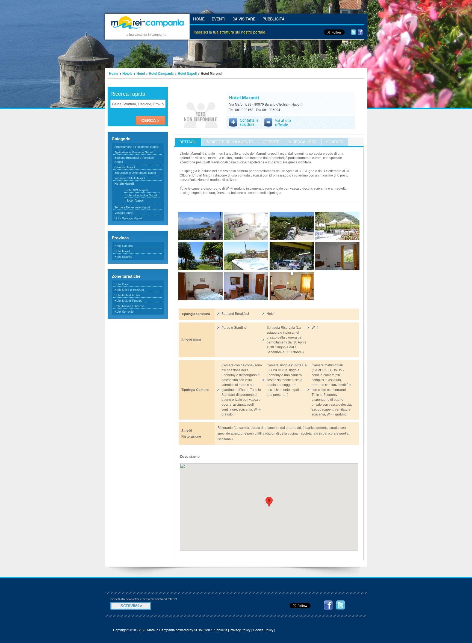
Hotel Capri (121, 284)
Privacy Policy (240, 629)
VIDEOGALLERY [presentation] (303, 142)
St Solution (202, 629)
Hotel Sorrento (124, 311)
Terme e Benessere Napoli (132, 207)
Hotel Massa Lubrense (129, 306)
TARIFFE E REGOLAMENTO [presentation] (229, 142)
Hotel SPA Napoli (136, 190)
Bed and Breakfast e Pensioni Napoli (134, 159)
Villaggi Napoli (123, 212)
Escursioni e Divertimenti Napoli (135, 172)
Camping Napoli (124, 167)
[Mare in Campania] (147, 29)
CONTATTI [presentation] (334, 142)
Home (199, 19)
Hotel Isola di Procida (128, 300)
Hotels (127, 73)
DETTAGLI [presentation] (188, 142)
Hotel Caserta (123, 245)
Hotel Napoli (187, 73)
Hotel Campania (161, 73)
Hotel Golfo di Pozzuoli (129, 289)
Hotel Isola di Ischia (127, 295)
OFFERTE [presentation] (271, 142)
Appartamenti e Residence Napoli (136, 146)
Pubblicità (273, 19)
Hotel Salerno (123, 256)
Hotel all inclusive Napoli (141, 195)
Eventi (218, 19)
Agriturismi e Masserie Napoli (133, 152)
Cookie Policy (263, 629)
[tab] (188, 142)
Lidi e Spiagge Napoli (128, 218)
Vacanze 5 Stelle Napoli (129, 178)
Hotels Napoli (124, 183)
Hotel (141, 73)
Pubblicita (220, 629)
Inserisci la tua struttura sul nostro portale (229, 32)
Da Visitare (243, 19)
